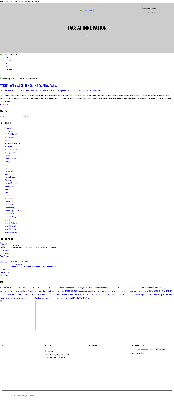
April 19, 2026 (65, 91)
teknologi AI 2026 (128, 295)
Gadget (8, 174)
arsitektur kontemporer (37, 288)
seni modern (53, 294)
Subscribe (161, 350)
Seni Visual (9, 198)
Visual (7, 220)
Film (6, 168)
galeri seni (12, 291)
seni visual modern (83, 294)
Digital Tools (10, 165)
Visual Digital (10, 226)
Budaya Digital (11, 149)
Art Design (9, 131)
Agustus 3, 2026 (17, 264)
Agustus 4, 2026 (17, 245)
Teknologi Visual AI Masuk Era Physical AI (29, 85)
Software (9, 204)
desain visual (138, 288)
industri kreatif (36, 291)
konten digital (99, 291)
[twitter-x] (0, 75)
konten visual (109, 291)
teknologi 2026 (109, 295)
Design (8, 162)
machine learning (130, 291)
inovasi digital (48, 291)
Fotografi (9, 171)
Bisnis (7, 140)
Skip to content (7, 1)
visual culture (60, 298)
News (7, 192)
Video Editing (10, 217)
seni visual (67, 294)
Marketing (9, 186)
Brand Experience (12, 143)
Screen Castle (8, 395)
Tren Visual (9, 213)
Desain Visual (10, 158)
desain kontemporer (126, 288)
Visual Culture (11, 223)
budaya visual (84, 287)
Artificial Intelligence (13, 91)
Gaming (8, 180)
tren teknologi (14, 298)
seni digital (12, 295)
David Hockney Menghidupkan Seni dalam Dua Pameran (33, 247)
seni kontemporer (31, 294)
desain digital (114, 288)
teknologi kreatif (143, 294)
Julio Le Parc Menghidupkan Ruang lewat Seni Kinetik (33, 266)
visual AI (50, 299)
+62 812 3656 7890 (53, 372)
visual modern (78, 298)
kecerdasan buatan (86, 291)
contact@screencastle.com (58, 364)
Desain (8, 155)
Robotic (8, 195)
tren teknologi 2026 (30, 298)
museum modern (142, 291)
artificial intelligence (66, 288)
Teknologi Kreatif (12, 211)
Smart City (9, 201)
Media (7, 189)
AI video (16, 288)
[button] (85, 91)
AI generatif (6, 287)
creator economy (102, 288)
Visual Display (11, 229)
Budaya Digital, (16, 243)
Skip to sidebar (21, 1)
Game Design (10, 177)
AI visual (23, 287)
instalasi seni (71, 290)
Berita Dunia (10, 137)
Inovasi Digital (11, 183)
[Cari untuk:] (11, 116)
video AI (44, 299)
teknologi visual (160, 294)
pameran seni (156, 290)
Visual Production (49, 91)
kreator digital (119, 291)
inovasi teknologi (60, 291)
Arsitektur (9, 128)
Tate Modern (100, 295)
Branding (8, 146)
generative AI (22, 291)
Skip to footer (34, 1)
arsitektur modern (51, 288)
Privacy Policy (151, 353)
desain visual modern (152, 287)
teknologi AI (118, 295)
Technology (32, 91)
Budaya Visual (11, 152)
